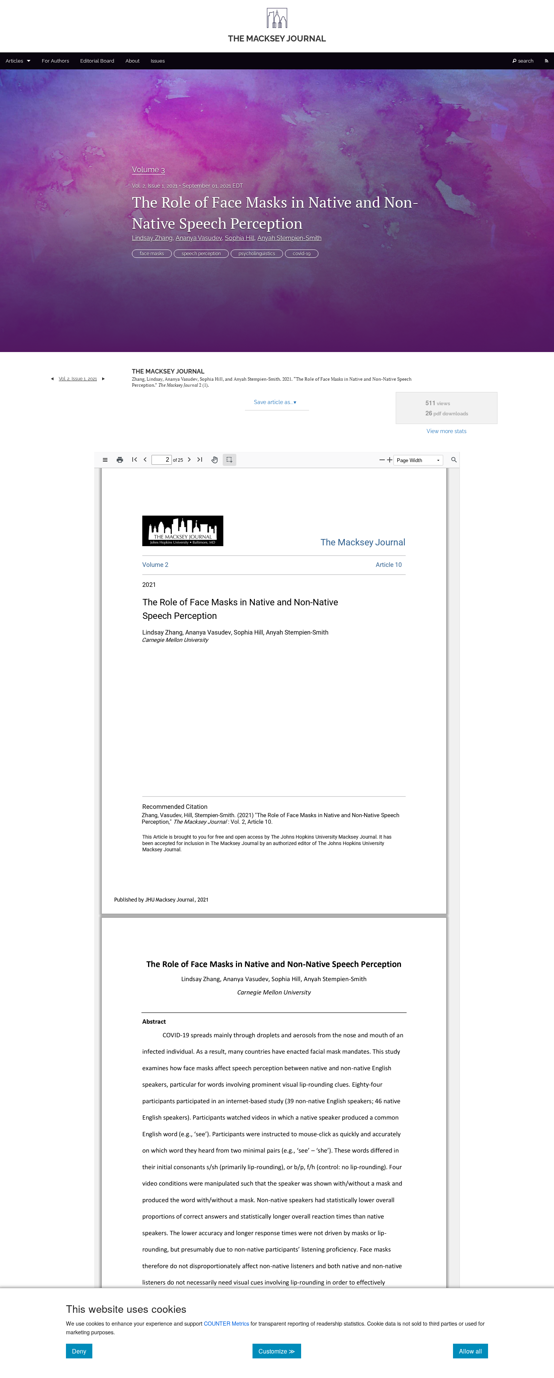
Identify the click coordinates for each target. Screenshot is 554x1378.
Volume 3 (148, 169)
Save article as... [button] (275, 402)
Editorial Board (97, 61)
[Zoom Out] (382, 459)
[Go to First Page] (134, 459)
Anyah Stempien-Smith (289, 238)
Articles (14, 61)
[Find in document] (454, 460)
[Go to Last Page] (199, 459)
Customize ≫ (280, 1350)
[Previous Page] (145, 459)
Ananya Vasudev (199, 238)
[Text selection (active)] (229, 460)
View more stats (447, 431)
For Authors (55, 61)
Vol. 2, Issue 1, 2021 (155, 186)
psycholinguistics (257, 253)
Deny (82, 1350)
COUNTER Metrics (226, 1323)
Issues (158, 61)
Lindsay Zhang (152, 238)
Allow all (473, 1350)
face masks (152, 253)
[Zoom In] (389, 459)
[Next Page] (189, 459)
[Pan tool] (214, 460)
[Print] (120, 460)
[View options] (105, 459)
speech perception (201, 253)
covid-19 (302, 253)
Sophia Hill (239, 238)
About (132, 61)
